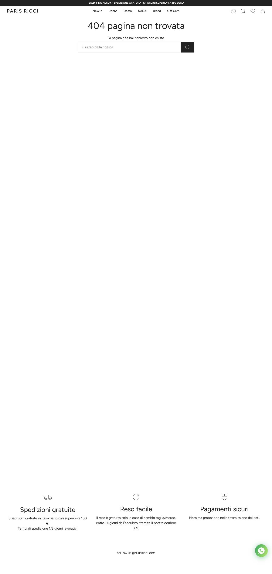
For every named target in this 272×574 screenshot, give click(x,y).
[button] (97, 11)
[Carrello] (253, 11)
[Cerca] (187, 47)
